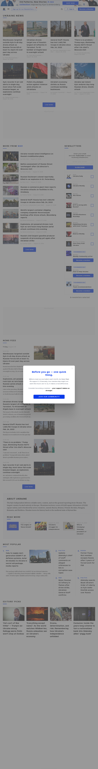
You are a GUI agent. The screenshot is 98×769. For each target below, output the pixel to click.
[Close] (72, 368)
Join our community (49, 396)
